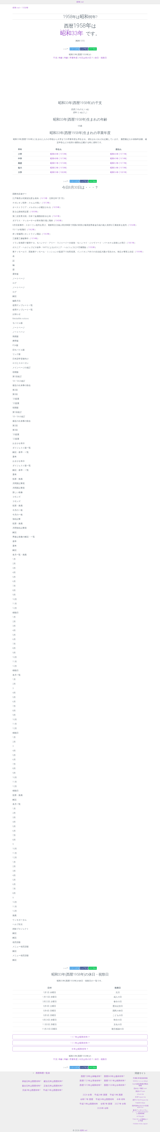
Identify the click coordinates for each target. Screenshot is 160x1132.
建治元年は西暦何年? (53, 1081)
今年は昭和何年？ (80, 1049)
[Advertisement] (80, 79)
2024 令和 (87, 1095)
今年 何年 (121, 1099)
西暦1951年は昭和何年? (115, 1080)
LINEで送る (92, 49)
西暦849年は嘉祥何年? (114, 1076)
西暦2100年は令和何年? (115, 1085)
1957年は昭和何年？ (80, 1037)
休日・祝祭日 (101, 58)
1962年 (31, 229)
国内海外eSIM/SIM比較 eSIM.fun (140, 1106)
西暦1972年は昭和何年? (90, 1085)
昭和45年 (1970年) (58, 154)
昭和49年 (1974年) (118, 158)
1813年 (46, 203)
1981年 (131, 243)
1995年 (91, 247)
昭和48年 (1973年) (58, 158)
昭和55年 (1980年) (58, 172)
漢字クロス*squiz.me (140, 1100)
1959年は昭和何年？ (80, 1043)
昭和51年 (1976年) (58, 163)
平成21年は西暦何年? (53, 1090)
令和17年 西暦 (86, 1099)
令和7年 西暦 (106, 1104)
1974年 (34, 238)
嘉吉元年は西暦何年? (31, 1086)
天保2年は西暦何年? (31, 1090)
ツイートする (74, 49)
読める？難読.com (140, 1088)
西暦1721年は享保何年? (90, 1080)
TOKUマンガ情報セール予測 (140, 1120)
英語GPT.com (140, 1091)
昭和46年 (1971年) (118, 154)
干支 (55, 58)
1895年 (34, 211)
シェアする (84, 49)
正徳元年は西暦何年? (53, 1086)
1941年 (56, 216)
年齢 (61, 58)
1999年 (139, 252)
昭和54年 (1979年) (118, 168)
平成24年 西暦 (100, 1095)
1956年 (132, 225)
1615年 (44, 198)
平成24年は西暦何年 (105, 1099)
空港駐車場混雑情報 (140, 1078)
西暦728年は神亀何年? (91, 1076)
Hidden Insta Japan (140, 1124)
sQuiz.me (140, 1094)
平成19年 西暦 (116, 1095)
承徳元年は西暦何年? (31, 1081)
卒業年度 (74, 58)
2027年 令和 (120, 1104)
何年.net (80, 2)
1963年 (46, 234)
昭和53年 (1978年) (58, 168)
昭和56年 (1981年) (118, 172)
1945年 (58, 220)
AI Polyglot (140, 1116)
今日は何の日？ (86, 58)
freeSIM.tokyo (140, 1103)
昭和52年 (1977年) (118, 163)
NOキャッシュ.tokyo (140, 1081)
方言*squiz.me (140, 1097)
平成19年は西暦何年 (89, 1104)
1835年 (56, 207)
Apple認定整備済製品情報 (140, 1084)
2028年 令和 (102, 1108)
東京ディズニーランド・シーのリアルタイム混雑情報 (140, 1111)
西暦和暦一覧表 (43, 1073)
